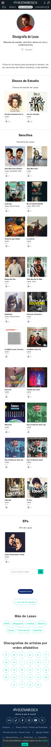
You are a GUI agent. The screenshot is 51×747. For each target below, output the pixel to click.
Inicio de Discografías (25, 602)
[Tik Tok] (16, 720)
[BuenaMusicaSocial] (10, 720)
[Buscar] (40, 571)
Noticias (38, 630)
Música (42, 623)
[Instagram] (29, 720)
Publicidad (28, 737)
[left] (2, 7)
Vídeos (12, 7)
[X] (42, 720)
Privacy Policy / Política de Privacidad (31, 727)
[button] (26, 49)
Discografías (25, 7)
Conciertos (41, 7)
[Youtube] (36, 720)
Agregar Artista (42, 732)
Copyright (43, 737)
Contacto (6, 727)
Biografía (18, 623)
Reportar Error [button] (25, 591)
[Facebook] (23, 720)
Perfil (7, 623)
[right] (48, 7)
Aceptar (25, 744)
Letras (11, 630)
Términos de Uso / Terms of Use (16, 732)
